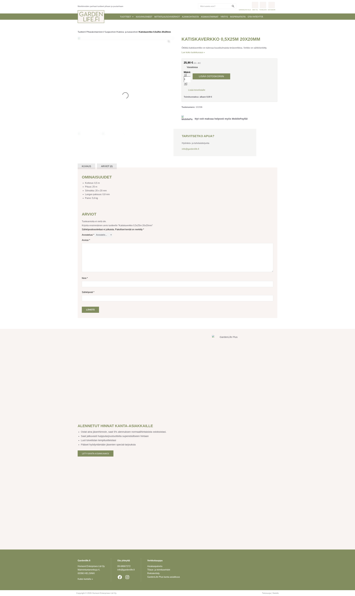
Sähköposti (88, 292)
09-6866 (123, 566)
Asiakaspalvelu (154, 566)
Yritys (224, 17)
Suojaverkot (110, 32)
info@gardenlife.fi (190, 149)
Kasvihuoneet (144, 17)
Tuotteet (125, 17)
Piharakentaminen (95, 32)
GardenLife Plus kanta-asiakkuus (163, 577)
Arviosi (86, 240)
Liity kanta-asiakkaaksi (95, 453)
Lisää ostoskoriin (211, 76)
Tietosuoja (266, 593)
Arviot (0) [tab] (107, 166)
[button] (194, 89)
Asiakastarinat (209, 17)
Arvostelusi (88, 235)
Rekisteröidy (153, 573)
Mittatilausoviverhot (167, 17)
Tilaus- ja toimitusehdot (158, 570)
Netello (276, 593)
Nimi (85, 278)
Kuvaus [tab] (86, 166)
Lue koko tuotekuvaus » (193, 52)
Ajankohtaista (190, 17)
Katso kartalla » (85, 579)
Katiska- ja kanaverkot (127, 32)
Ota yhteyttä (255, 17)
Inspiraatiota (238, 17)
